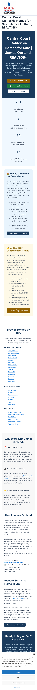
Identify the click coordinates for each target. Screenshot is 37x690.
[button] (34, 654)
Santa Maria (12, 390)
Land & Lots (12, 417)
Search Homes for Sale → (18, 233)
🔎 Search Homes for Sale (18, 81)
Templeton (11, 369)
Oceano (11, 360)
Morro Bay (11, 372)
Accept (18, 672)
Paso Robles (12, 365)
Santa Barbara (13, 395)
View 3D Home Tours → (15, 625)
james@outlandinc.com (14, 562)
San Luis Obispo (13, 353)
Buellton (11, 400)
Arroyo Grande (13, 351)
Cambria (11, 379)
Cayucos (11, 376)
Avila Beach (12, 381)
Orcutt (10, 402)
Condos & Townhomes (16, 414)
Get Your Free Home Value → (18, 310)
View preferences (18, 683)
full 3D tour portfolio (17, 598)
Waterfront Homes (14, 422)
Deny (18, 677)
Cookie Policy (17, 687)
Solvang (11, 397)
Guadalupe (11, 404)
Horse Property (13, 419)
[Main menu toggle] (33, 8)
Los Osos (11, 374)
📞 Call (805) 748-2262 (18, 91)
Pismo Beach (12, 358)
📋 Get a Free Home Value (18, 86)
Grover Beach (12, 355)
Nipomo (11, 362)
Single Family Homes (15, 412)
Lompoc (11, 392)
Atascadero (12, 367)
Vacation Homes (13, 424)
